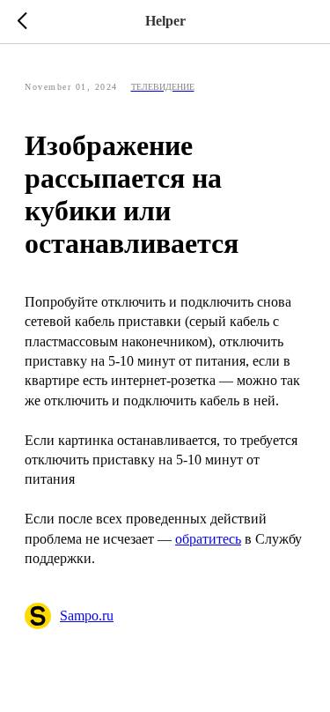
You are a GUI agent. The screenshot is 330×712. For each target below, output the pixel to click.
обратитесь (208, 538)
